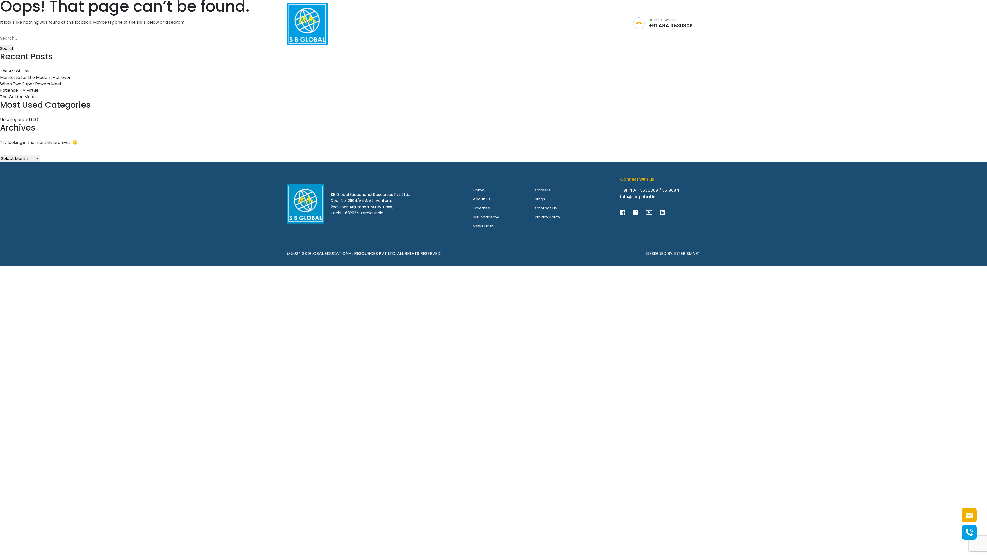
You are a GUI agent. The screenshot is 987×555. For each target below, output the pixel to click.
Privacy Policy (547, 217)
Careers (542, 190)
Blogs (540, 199)
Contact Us (546, 208)
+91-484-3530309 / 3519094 (649, 190)
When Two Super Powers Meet (31, 84)
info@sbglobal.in (637, 197)
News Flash (483, 226)
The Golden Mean (18, 97)
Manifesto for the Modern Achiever (35, 77)
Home (479, 190)
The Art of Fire (14, 71)
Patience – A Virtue (19, 90)
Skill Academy (486, 217)
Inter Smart (687, 253)
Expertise (481, 208)
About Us (481, 199)
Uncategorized (15, 120)
